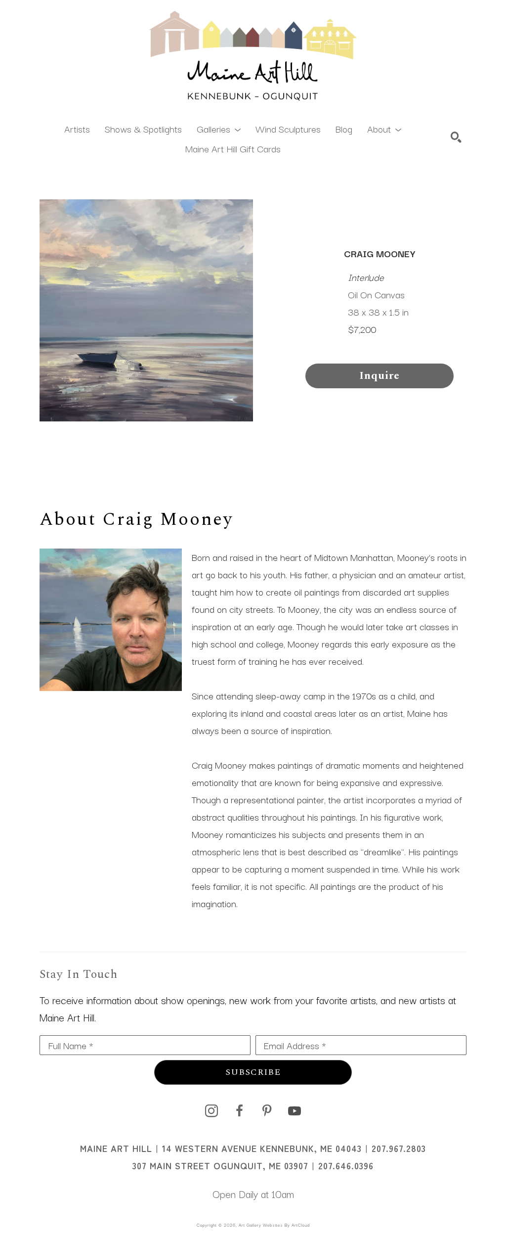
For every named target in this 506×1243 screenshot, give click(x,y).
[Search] (456, 137)
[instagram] (211, 1111)
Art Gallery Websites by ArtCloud (274, 1224)
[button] (219, 128)
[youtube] (294, 1111)
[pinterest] (266, 1111)
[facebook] (239, 1111)
